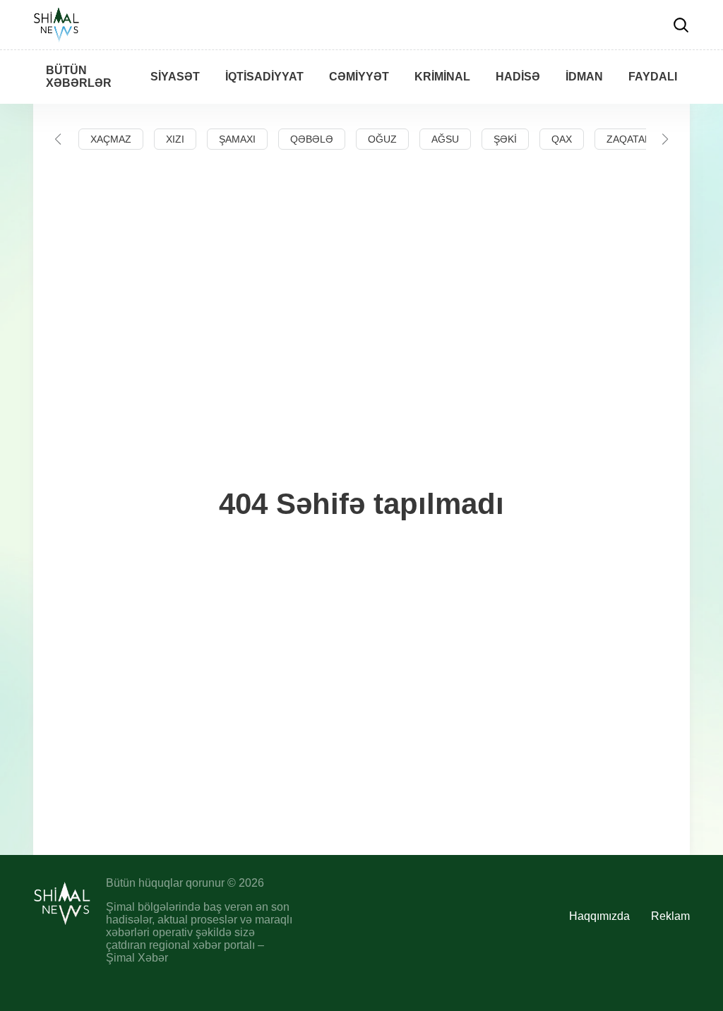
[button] (57, 139)
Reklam (670, 916)
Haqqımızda (599, 916)
